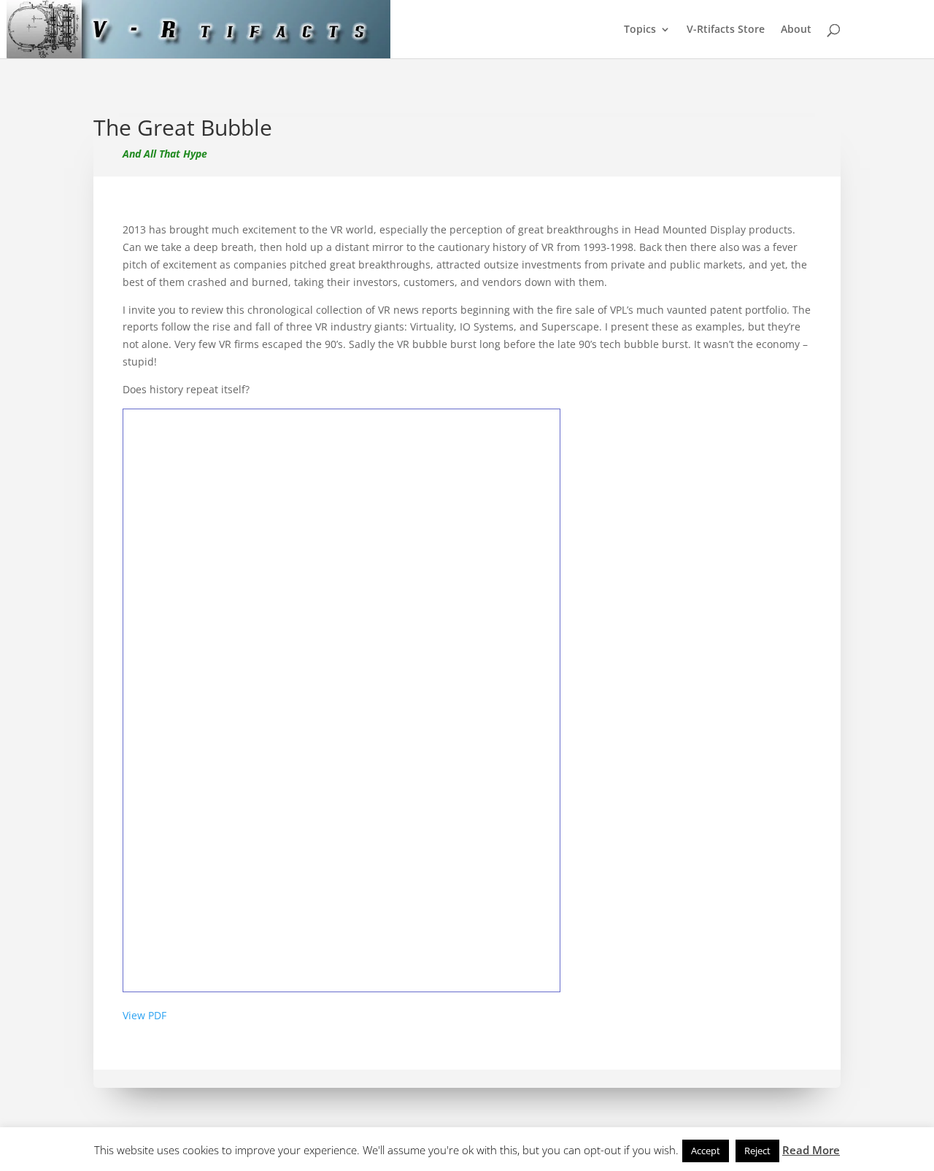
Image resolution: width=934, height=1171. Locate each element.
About (796, 30)
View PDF (144, 1015)
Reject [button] (757, 1150)
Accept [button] (705, 1150)
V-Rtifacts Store (726, 30)
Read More (811, 1150)
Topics (640, 30)
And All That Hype (165, 154)
